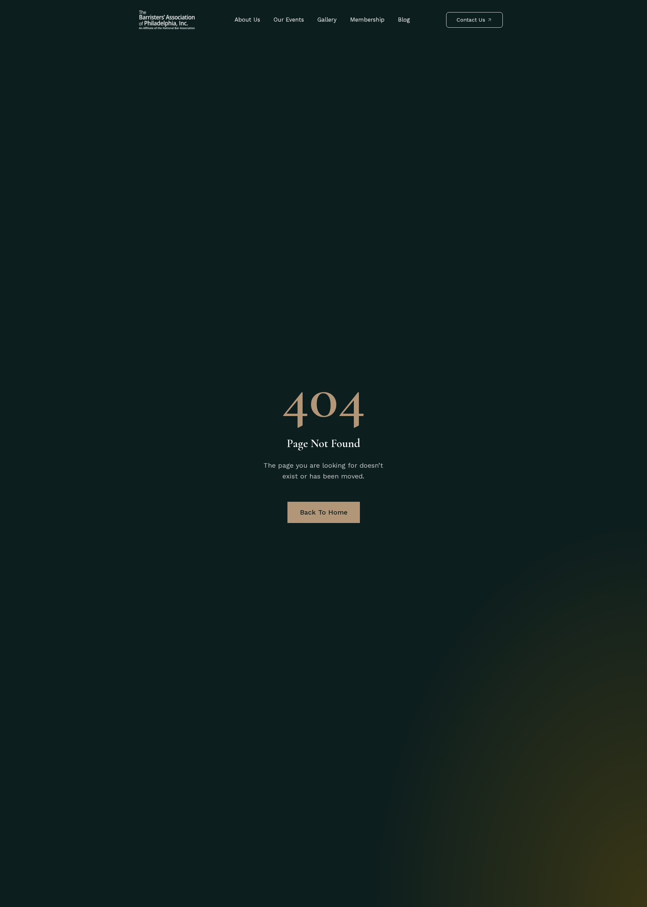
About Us (247, 19)
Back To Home (323, 512)
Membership (367, 19)
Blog (404, 19)
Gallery (327, 19)
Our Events (289, 19)
